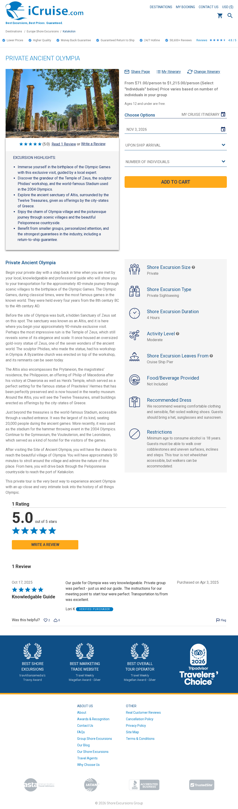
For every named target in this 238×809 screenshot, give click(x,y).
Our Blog (83, 745)
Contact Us (208, 7)
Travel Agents (87, 758)
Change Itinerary (207, 71)
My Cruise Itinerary (200, 114)
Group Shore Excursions (94, 738)
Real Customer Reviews (143, 712)
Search (230, 15)
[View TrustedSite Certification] (201, 785)
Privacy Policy (136, 725)
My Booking (185, 7)
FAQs (81, 732)
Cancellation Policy (139, 719)
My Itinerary (171, 71)
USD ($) (227, 7)
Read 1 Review (64, 144)
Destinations (161, 7)
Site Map (132, 732)
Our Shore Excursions (93, 752)
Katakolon (69, 31)
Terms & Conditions (140, 738)
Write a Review (93, 144)
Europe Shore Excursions (43, 31)
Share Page (140, 71)
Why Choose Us (88, 765)
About (81, 712)
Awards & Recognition (93, 719)
